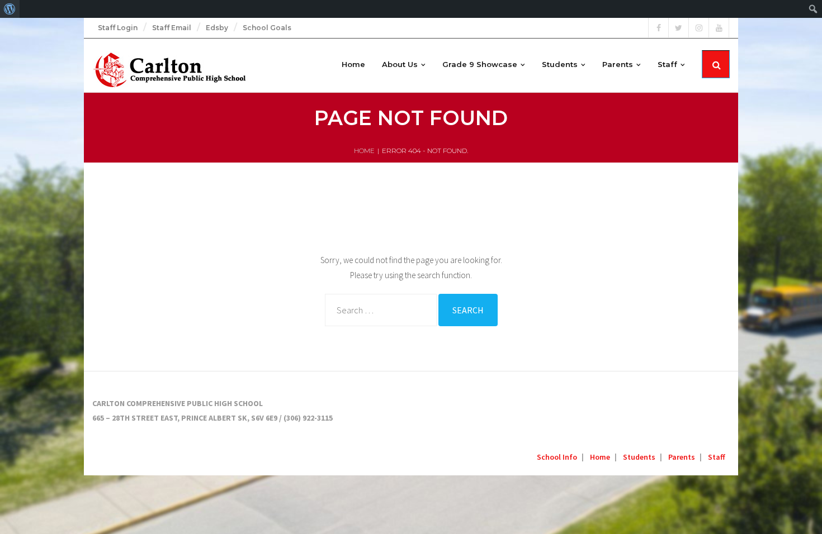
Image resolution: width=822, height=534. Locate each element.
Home (364, 150)
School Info (557, 457)
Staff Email (171, 27)
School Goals (267, 27)
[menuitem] (10, 9)
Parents (681, 457)
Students (639, 457)
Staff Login (118, 27)
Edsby (217, 27)
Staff (716, 457)
